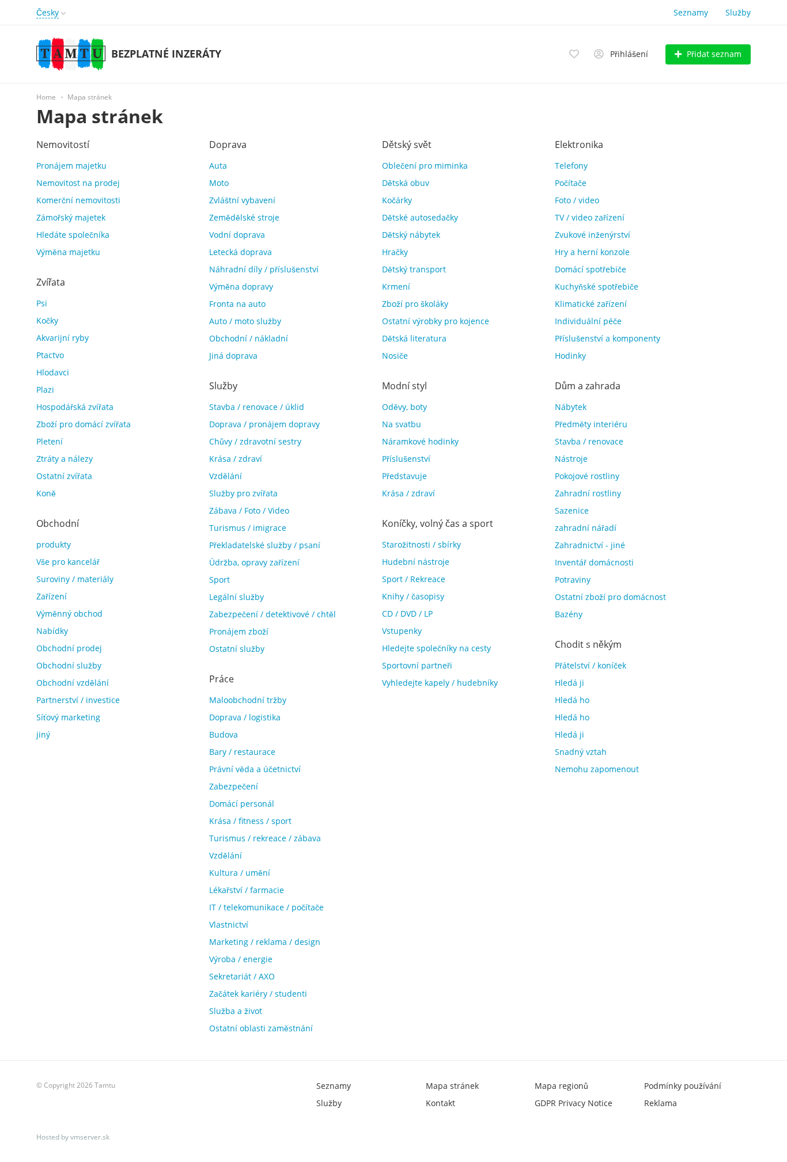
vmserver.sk (89, 1137)
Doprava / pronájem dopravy (264, 424)
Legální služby (236, 596)
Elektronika (579, 144)
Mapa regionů (561, 1085)
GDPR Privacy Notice (573, 1103)
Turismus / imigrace (247, 527)
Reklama (660, 1103)
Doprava (228, 144)
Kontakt (440, 1103)
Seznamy (691, 12)
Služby (738, 12)
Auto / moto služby (245, 321)
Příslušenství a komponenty (607, 338)
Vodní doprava (237, 234)
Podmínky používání (682, 1085)
